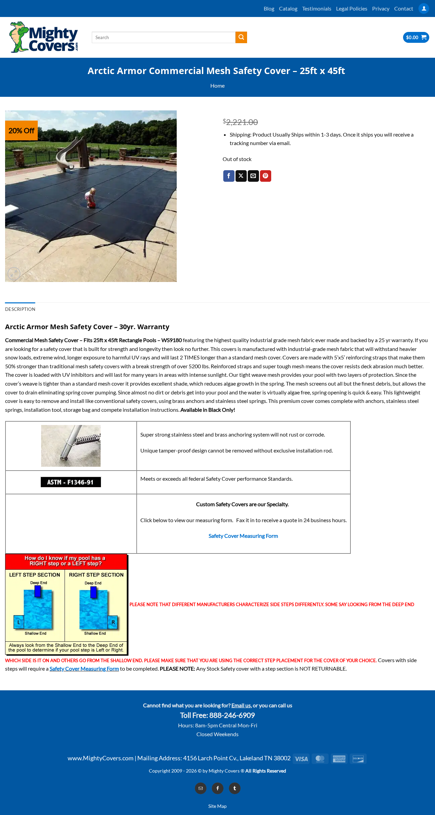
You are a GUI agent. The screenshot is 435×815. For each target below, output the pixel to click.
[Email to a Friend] (253, 176)
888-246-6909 (232, 715)
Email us (241, 705)
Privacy (380, 8)
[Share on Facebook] (228, 176)
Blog (269, 8)
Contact (403, 8)
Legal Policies (351, 8)
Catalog (288, 8)
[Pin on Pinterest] (265, 176)
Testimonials (316, 8)
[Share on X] (241, 176)
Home (217, 85)
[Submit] (241, 37)
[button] (423, 8)
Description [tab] (20, 309)
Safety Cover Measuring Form (243, 535)
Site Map (217, 806)
